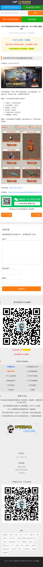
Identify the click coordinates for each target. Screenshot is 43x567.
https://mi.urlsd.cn (16, 188)
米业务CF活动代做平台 (21, 470)
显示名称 (6, 268)
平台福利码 (26, 549)
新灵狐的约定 (10, 380)
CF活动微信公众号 (32, 367)
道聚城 (5, 538)
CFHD (25, 535)
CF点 (12, 545)
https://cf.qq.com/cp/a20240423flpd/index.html (24, 192)
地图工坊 (32, 535)
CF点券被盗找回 (32, 371)
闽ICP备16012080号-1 (26, 561)
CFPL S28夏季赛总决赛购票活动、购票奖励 (22, 409)
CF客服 (32, 390)
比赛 (16, 535)
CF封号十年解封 (32, 376)
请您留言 (31, 33)
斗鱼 (18, 542)
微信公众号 (6, 545)
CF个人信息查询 (11, 376)
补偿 (20, 535)
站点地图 (36, 561)
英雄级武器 (12, 542)
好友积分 (34, 545)
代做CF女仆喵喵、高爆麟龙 (21, 40)
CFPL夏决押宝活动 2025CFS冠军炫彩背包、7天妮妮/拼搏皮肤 (21, 416)
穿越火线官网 (21, 467)
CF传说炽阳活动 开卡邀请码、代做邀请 (21, 49)
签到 (17, 545)
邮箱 (4, 278)
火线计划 (13, 549)
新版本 (27, 545)
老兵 (19, 549)
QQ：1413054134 (21, 457)
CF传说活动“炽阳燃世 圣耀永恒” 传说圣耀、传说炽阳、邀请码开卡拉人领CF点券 (21, 401)
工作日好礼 (12, 538)
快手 (22, 545)
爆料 (11, 535)
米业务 (5, 542)
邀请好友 (5, 535)
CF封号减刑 (32, 385)
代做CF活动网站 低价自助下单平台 (27, 538)
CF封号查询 (11, 385)
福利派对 (24, 542)
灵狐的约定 (6, 549)
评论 (4, 239)
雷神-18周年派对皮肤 (11, 19)
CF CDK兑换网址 (32, 380)
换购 (30, 542)
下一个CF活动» (36, 214)
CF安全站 (11, 390)
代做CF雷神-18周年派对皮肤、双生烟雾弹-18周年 (21, 44)
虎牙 (38, 535)
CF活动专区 (21, 3)
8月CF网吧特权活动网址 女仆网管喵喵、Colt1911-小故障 (21, 406)
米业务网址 (32, 19)
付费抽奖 (34, 549)
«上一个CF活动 (6, 214)
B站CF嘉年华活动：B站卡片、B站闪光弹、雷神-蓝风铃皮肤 (21, 412)
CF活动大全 (11, 367)
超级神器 (5, 552)
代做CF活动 (11, 371)
